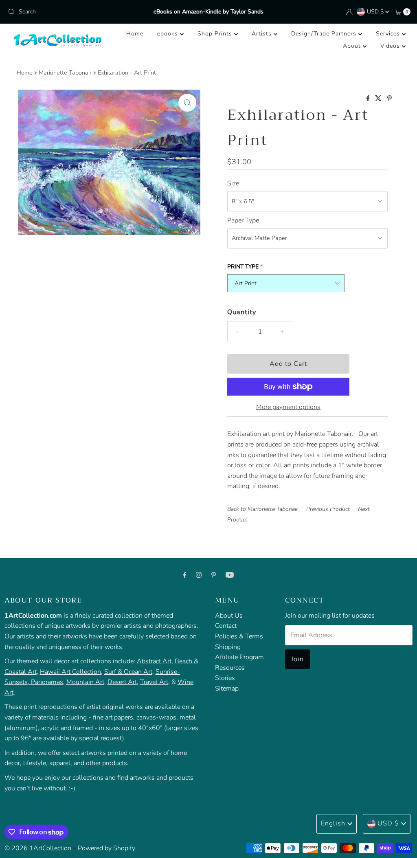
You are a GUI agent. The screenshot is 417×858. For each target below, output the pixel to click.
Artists (263, 33)
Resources (230, 667)
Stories (225, 677)
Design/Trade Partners (324, 33)
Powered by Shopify (106, 848)
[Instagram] (199, 575)
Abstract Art (154, 661)
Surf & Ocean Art (128, 671)
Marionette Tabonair (65, 72)
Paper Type (243, 220)
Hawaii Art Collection (70, 671)
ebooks (168, 33)
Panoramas (47, 682)
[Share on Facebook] (369, 99)
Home (134, 33)
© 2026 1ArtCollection (37, 848)
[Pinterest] (213, 575)
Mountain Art (85, 682)
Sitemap (227, 688)
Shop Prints (216, 33)
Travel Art (154, 682)
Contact (226, 625)
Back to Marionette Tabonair (262, 509)
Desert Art (122, 682)
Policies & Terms (239, 636)
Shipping (228, 646)
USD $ (376, 11)
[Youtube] (230, 575)
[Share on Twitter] (379, 99)
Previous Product (328, 509)
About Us (229, 615)
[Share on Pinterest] (389, 99)
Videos (391, 46)
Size (233, 183)
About (353, 46)
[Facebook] (185, 575)
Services (389, 33)
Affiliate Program (239, 657)
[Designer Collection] (30, 682)
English (333, 823)
